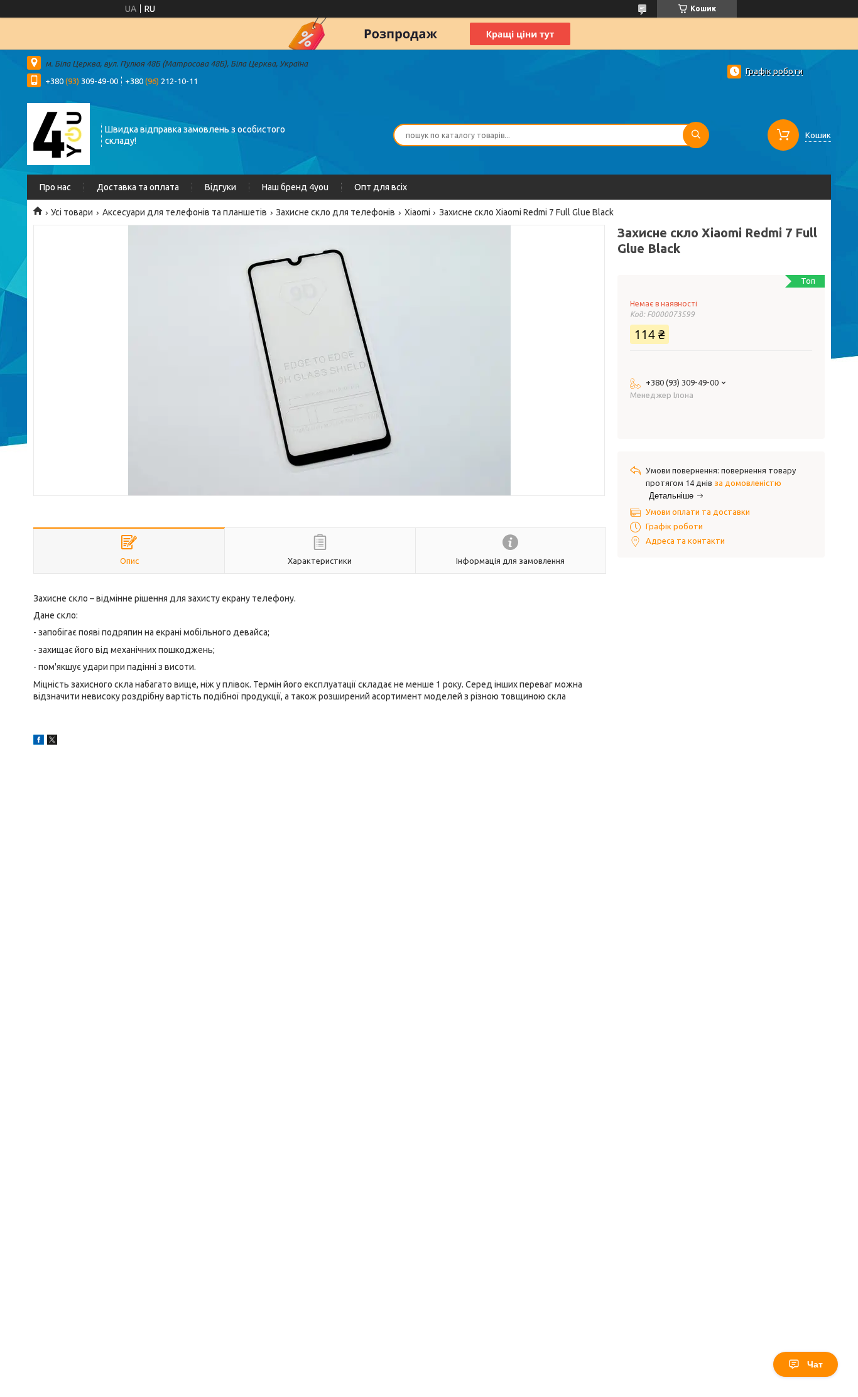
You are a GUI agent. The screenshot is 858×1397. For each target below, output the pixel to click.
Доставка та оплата (138, 187)
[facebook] (38, 741)
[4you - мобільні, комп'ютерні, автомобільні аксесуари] (58, 133)
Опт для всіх (380, 187)
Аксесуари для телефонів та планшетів (184, 212)
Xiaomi (417, 212)
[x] (52, 741)
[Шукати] (696, 135)
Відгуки (220, 187)
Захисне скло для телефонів (335, 212)
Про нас (55, 187)
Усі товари (72, 212)
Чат (815, 1364)
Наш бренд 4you (295, 187)
